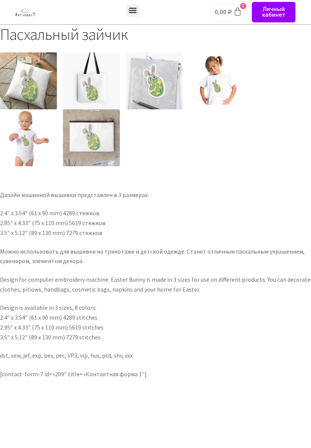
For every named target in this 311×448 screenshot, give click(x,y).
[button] (132, 10)
